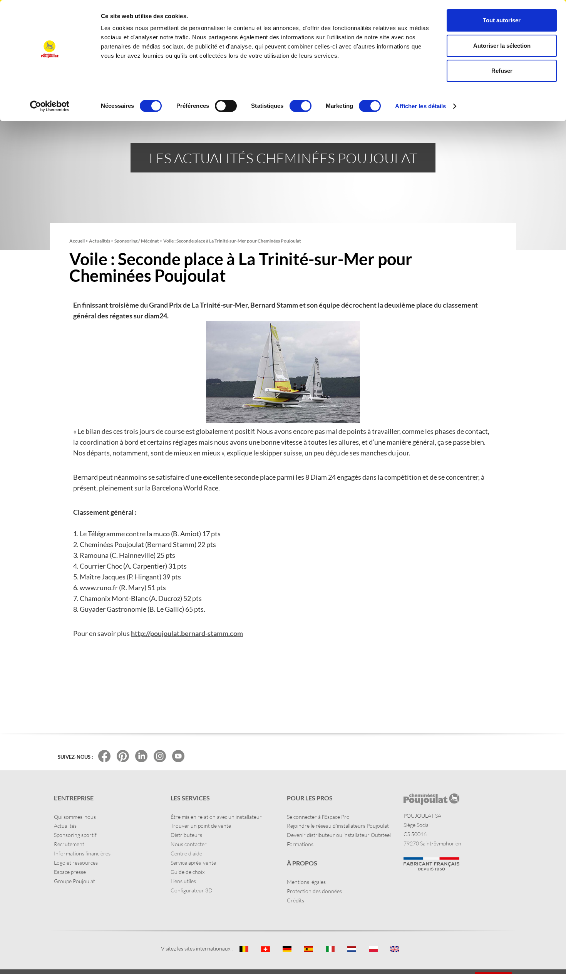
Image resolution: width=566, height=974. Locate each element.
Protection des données (314, 891)
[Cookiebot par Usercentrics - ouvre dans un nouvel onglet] (50, 106)
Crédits (295, 900)
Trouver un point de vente (201, 825)
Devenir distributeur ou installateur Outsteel (339, 835)
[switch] (226, 106)
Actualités (65, 825)
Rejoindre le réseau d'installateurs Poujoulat (338, 825)
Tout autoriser (502, 20)
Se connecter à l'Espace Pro (318, 816)
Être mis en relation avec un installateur (216, 816)
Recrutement (69, 844)
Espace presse (70, 872)
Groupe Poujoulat (74, 881)
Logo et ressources (76, 862)
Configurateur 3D (192, 890)
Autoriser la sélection (502, 45)
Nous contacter (189, 844)
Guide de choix (187, 872)
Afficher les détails (420, 106)
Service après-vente (193, 862)
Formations (300, 844)
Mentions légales (306, 882)
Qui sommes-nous (75, 816)
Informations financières (82, 853)
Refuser (501, 70)
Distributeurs (186, 835)
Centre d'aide (186, 853)
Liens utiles (183, 881)
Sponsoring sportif (75, 835)
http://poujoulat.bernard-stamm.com (187, 633)
